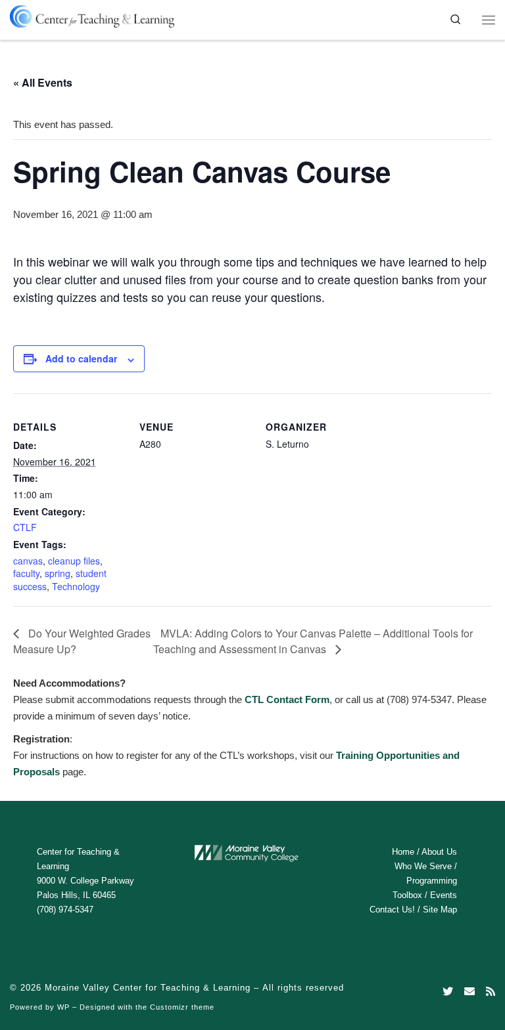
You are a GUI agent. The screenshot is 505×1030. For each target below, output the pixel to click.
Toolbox (407, 895)
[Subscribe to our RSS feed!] (490, 992)
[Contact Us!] (469, 992)
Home (403, 852)
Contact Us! (392, 909)
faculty (26, 573)
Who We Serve (423, 866)
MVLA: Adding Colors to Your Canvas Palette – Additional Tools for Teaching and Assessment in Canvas (313, 641)
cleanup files (74, 560)
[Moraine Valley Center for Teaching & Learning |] (92, 13)
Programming (431, 881)
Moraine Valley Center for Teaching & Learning (148, 988)
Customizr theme (182, 1007)
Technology (76, 586)
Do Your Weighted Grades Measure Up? (82, 641)
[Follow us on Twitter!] (448, 992)
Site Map (440, 909)
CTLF (25, 527)
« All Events (42, 82)
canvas (28, 560)
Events (443, 895)
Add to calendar (81, 358)
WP (63, 1007)
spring (57, 573)
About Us (439, 852)
